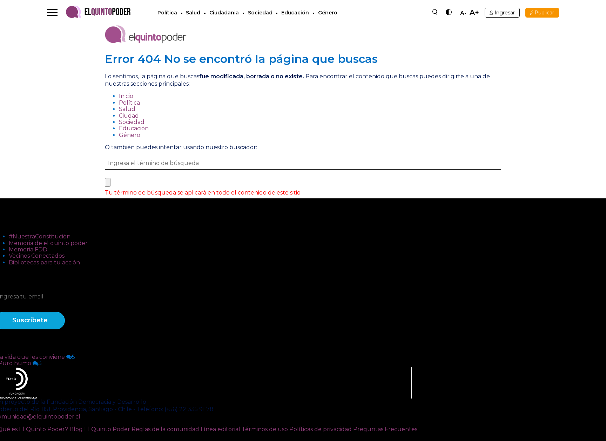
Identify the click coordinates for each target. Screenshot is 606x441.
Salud (193, 12)
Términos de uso (265, 429)
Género (327, 12)
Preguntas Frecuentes (385, 429)
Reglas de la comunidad (165, 429)
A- (463, 13)
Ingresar (504, 12)
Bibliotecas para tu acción (44, 262)
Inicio (126, 96)
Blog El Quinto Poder (99, 429)
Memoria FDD (28, 249)
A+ (474, 12)
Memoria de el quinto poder (48, 243)
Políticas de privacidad (320, 429)
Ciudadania (224, 12)
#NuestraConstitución (39, 236)
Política (167, 12)
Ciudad (129, 115)
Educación (295, 12)
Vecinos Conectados (37, 255)
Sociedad (260, 12)
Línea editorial (220, 429)
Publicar (544, 12)
